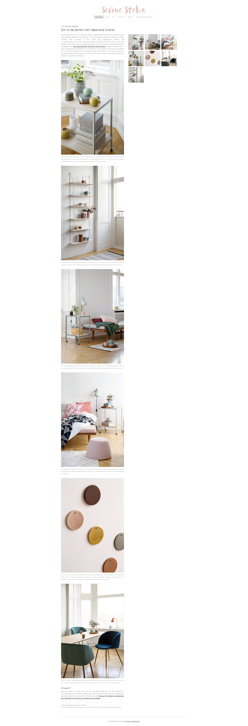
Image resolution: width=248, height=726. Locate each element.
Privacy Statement (132, 721)
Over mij (121, 17)
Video (107, 17)
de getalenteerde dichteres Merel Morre (89, 46)
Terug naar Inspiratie (70, 26)
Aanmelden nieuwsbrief (144, 17)
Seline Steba (124, 11)
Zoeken (130, 17)
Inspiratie (99, 17)
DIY (113, 17)
